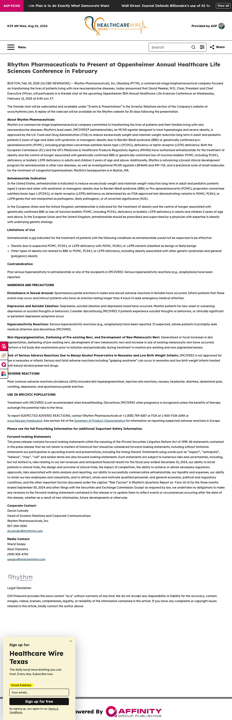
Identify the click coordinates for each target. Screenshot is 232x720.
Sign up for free (39, 701)
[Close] (70, 641)
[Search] (193, 47)
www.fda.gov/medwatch (24, 420)
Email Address (21, 685)
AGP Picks (12, 6)
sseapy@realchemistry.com (26, 559)
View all (223, 5)
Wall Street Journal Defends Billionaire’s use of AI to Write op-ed (176, 6)
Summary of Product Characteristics (99, 420)
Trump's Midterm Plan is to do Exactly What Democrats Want (57, 6)
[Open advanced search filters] (202, 47)
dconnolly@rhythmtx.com (25, 531)
